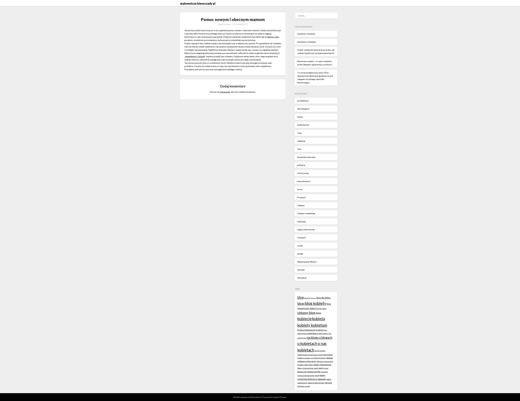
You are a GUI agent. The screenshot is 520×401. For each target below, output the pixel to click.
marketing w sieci (314, 333)
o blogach (325, 337)
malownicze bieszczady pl (197, 3)
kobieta (318, 318)
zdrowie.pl (302, 278)
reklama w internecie (306, 361)
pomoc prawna (320, 351)
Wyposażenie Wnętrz (307, 262)
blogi (301, 303)
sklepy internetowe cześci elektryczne (312, 368)
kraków (319, 330)
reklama (300, 205)
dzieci (318, 313)
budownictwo (303, 125)
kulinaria (301, 165)
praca (299, 189)
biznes (300, 117)
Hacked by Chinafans (306, 42)
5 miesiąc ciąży (272, 37)
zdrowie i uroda (303, 386)
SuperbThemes (279, 397)
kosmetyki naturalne (306, 157)
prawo (330, 354)
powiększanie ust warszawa (307, 355)
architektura (302, 101)
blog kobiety (315, 303)
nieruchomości (303, 181)
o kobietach (307, 343)
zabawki (321, 379)
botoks (319, 308)
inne (299, 149)
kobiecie (304, 318)
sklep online (308, 365)
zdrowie (301, 270)
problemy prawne (303, 358)
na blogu (313, 337)
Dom (299, 133)
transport (301, 237)
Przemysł (301, 197)
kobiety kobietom (312, 325)
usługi (300, 253)
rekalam (329, 358)
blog (300, 297)
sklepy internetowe (306, 229)
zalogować (225, 92)
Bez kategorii (303, 109)
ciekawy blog (306, 313)
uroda (300, 245)
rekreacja (301, 221)
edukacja (301, 141)
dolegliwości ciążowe (195, 56)
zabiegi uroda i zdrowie (315, 383)
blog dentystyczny (310, 298)
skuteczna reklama (305, 371)
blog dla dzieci (323, 297)
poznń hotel (322, 355)
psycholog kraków (318, 358)
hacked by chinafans (306, 34)
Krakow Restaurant (306, 330)
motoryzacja (303, 173)
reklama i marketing (306, 213)
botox (324, 309)
